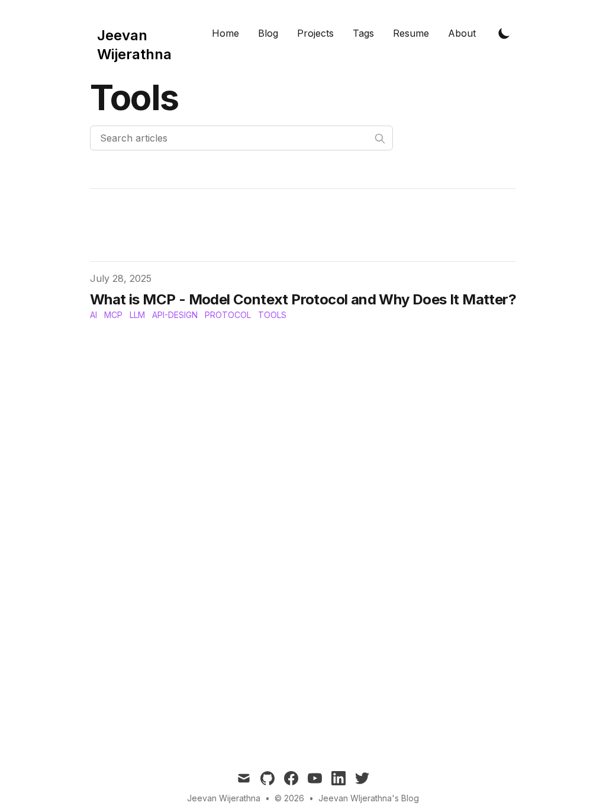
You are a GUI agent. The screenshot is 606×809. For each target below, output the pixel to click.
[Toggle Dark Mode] (504, 33)
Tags (363, 33)
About (462, 33)
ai (93, 315)
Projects (315, 33)
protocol (228, 315)
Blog (268, 33)
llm (137, 315)
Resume (411, 33)
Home (225, 33)
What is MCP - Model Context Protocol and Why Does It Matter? (303, 299)
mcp (113, 315)
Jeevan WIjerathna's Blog (368, 798)
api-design (175, 315)
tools (272, 315)
